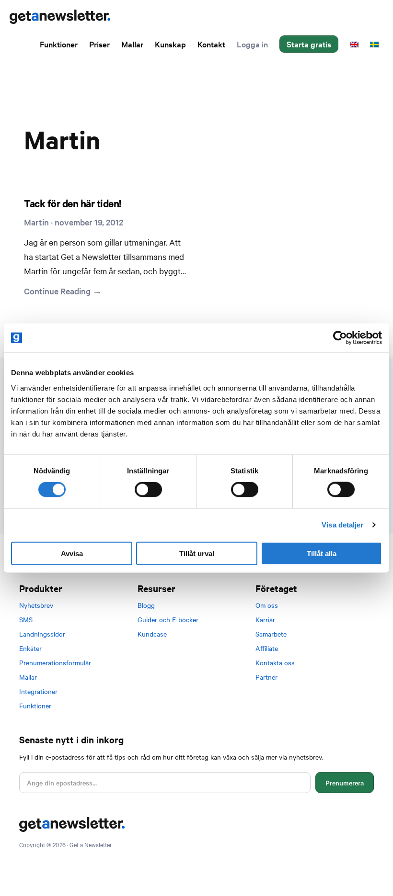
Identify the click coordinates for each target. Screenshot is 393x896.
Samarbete (271, 633)
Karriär (265, 619)
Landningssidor (42, 633)
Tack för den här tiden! (72, 203)
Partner (266, 677)
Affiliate (266, 648)
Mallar (28, 677)
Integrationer (38, 691)
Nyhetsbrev (36, 605)
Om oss (266, 605)
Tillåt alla (321, 553)
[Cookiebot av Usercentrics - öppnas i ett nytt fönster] (340, 338)
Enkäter (30, 648)
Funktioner (35, 705)
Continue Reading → (63, 290)
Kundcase (152, 633)
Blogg (146, 605)
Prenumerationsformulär (55, 662)
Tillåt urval (196, 553)
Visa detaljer (342, 525)
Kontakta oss (275, 662)
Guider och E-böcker (168, 619)
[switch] (148, 489)
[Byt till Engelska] (354, 44)
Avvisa (72, 553)
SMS (26, 619)
